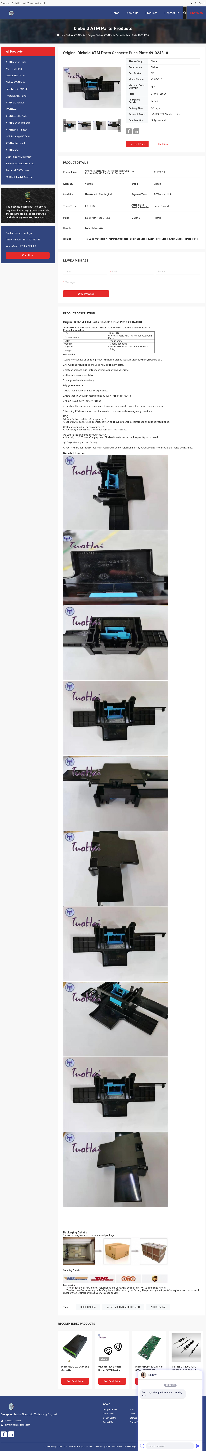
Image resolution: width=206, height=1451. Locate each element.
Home (60, 35)
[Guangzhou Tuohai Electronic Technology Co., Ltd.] (11, 13)
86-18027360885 (31, 239)
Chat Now (27, 255)
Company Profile (110, 1409)
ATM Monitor (12, 150)
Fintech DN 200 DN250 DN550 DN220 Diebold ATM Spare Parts (184, 1370)
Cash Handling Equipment (19, 157)
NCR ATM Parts (14, 69)
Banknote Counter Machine (20, 163)
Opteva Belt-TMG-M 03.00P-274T (123, 1307)
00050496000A (88, 1307)
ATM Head (11, 109)
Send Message (86, 293)
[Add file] (142, 1445)
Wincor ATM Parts (15, 75)
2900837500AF (158, 1307)
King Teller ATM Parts (17, 89)
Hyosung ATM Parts (16, 96)
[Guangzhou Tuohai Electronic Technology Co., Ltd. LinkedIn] (191, 3)
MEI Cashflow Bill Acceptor (19, 177)
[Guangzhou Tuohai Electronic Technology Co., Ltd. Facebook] (186, 3)
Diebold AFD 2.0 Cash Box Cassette (75, 1368)
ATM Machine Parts (16, 62)
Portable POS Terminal (17, 170)
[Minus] (198, 1375)
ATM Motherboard (15, 143)
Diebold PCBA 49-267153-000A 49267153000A (149, 1368)
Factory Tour (108, 1414)
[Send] (198, 1445)
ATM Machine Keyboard (18, 123)
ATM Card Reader (15, 102)
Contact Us (108, 1422)
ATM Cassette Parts (16, 116)
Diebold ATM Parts (75, 35)
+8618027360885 (27, 246)
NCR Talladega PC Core (18, 136)
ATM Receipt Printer (16, 129)
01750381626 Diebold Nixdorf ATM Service (109, 1368)
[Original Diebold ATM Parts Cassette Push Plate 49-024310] (92, 87)
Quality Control (109, 1418)
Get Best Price (137, 144)
